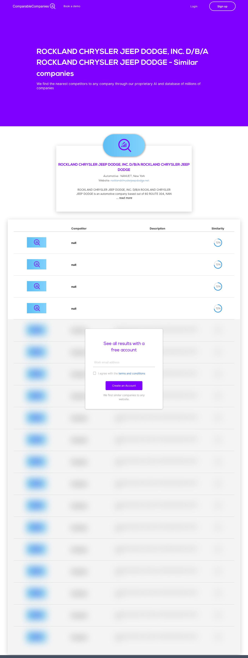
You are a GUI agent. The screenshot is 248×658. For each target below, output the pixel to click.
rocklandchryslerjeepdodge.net (130, 180)
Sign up (222, 6)
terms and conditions (132, 373)
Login (193, 6)
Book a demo (72, 6)
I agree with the (121, 373)
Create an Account (124, 385)
